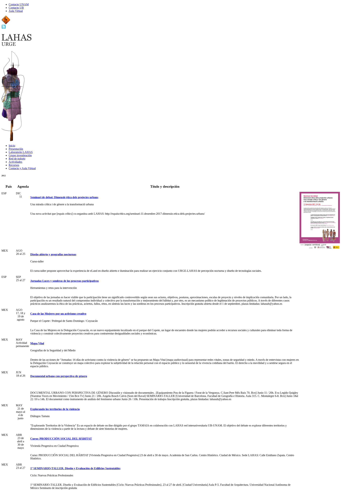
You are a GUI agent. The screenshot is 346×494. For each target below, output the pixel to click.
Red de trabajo (17, 158)
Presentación (16, 148)
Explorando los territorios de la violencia (55, 409)
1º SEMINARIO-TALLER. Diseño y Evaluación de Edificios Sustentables (75, 468)
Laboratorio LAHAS (21, 152)
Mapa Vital (37, 343)
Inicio (12, 145)
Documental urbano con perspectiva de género (58, 376)
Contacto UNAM (19, 4)
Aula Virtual (16, 10)
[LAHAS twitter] (3, 28)
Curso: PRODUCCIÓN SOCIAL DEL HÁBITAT (61, 438)
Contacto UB (16, 7)
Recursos (14, 165)
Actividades (15, 161)
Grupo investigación (20, 155)
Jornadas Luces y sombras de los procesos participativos (64, 280)
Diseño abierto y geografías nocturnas (53, 254)
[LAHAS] (18, 45)
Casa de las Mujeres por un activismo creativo (58, 313)
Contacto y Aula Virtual (22, 168)
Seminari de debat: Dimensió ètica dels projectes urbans (64, 197)
